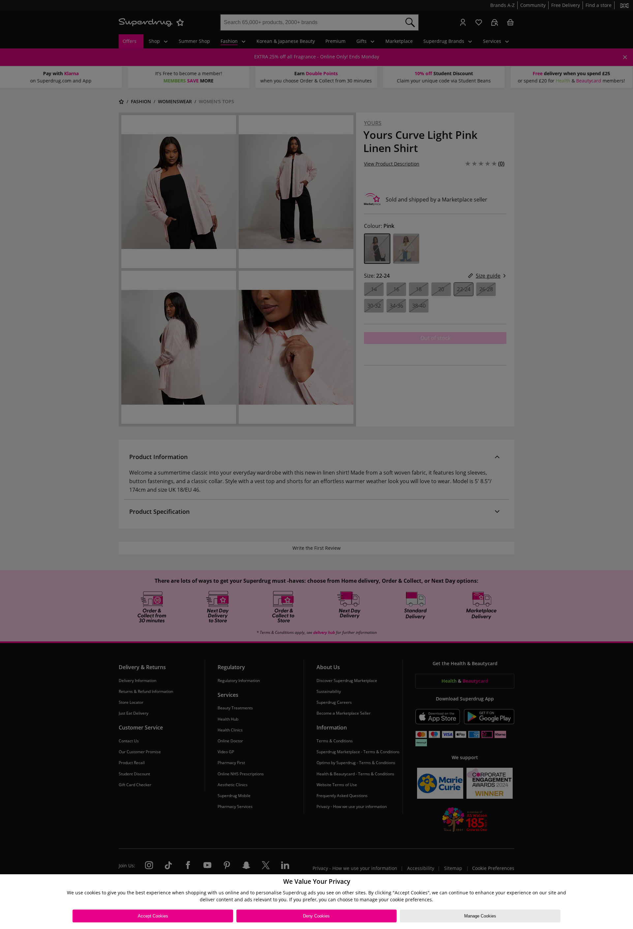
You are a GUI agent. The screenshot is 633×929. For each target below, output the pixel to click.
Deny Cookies (316, 916)
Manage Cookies (480, 916)
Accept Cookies (153, 916)
